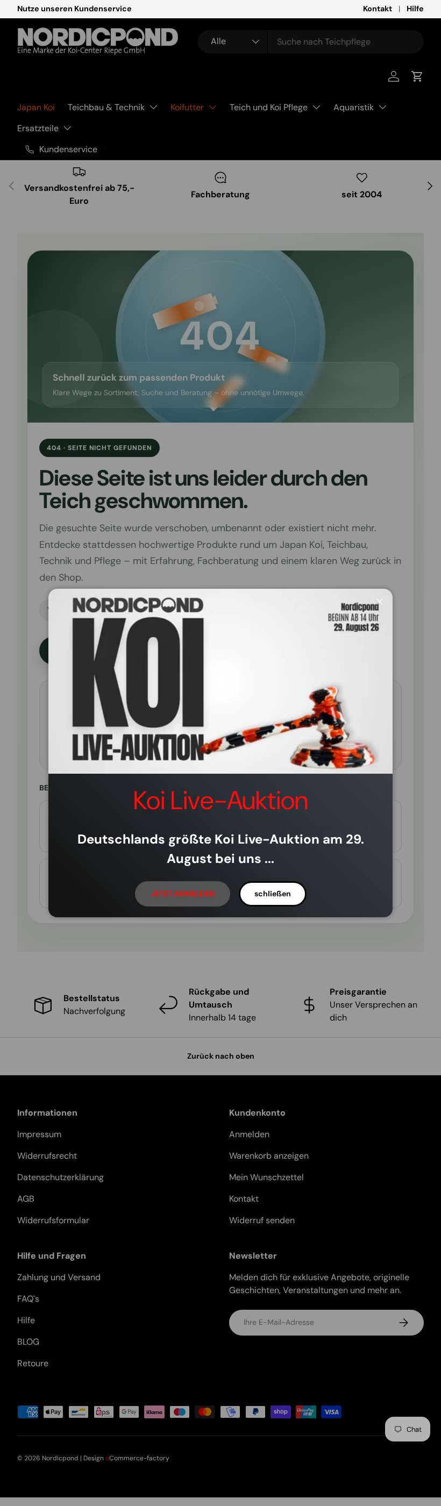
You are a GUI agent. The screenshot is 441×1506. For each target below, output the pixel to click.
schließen (272, 893)
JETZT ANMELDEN (183, 893)
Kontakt (377, 8)
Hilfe (415, 8)
